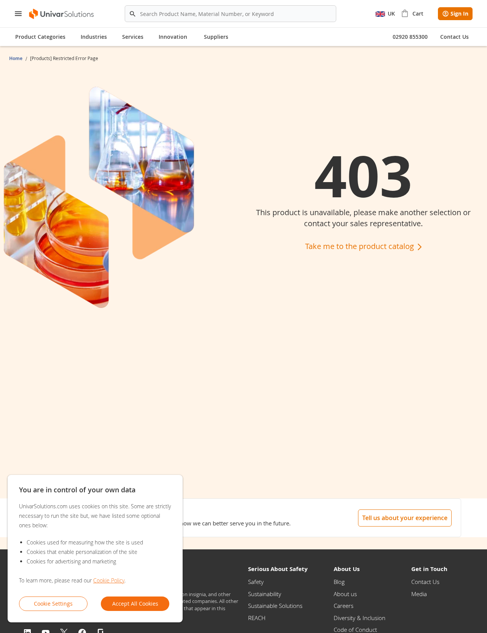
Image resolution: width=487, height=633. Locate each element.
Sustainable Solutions (275, 605)
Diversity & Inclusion (359, 618)
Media (419, 594)
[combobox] (230, 13)
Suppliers (216, 36)
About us (345, 594)
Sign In (459, 13)
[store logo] (62, 14)
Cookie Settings (53, 603)
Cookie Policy (108, 580)
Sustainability (264, 594)
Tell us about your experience (404, 518)
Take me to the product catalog (360, 246)
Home (16, 58)
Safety (256, 581)
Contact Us (425, 581)
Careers (343, 605)
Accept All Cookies (135, 603)
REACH (257, 618)
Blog (339, 581)
